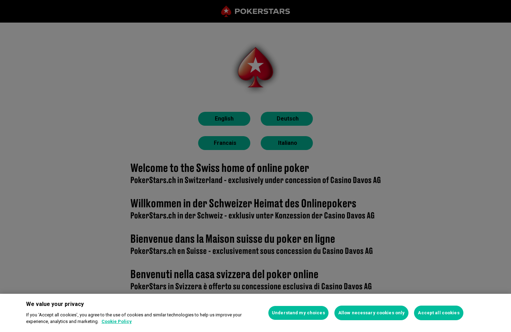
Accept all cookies (438, 312)
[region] (255, 313)
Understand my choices (298, 312)
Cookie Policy (117, 321)
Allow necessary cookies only (371, 312)
